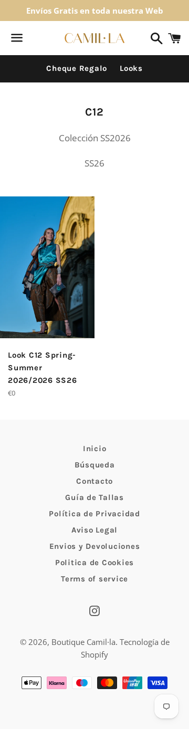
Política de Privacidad (94, 513)
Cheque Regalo (76, 68)
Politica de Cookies (94, 562)
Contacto (94, 481)
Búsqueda (95, 465)
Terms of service (94, 579)
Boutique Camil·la (83, 642)
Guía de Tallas (94, 497)
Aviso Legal (94, 530)
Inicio (95, 448)
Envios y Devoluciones (94, 546)
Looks (131, 68)
